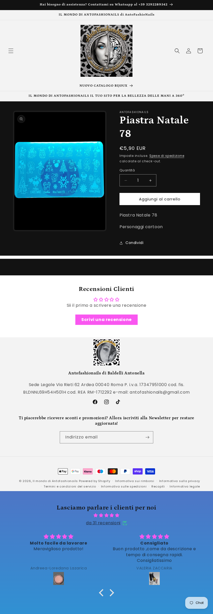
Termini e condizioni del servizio (70, 486)
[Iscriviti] (147, 437)
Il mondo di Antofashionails (55, 481)
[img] (106, 515)
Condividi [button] (134, 242)
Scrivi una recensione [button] (106, 320)
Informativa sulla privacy (179, 481)
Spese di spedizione (166, 155)
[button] (11, 51)
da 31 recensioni (103, 523)
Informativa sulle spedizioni (124, 486)
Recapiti (158, 486)
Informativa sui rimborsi (134, 481)
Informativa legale (185, 486)
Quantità (127, 170)
